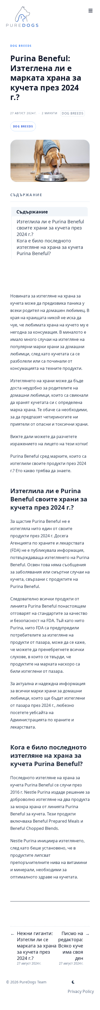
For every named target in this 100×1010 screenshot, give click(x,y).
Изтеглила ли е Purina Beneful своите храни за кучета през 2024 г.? (50, 228)
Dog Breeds (21, 46)
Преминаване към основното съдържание (43, 8)
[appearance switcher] (73, 982)
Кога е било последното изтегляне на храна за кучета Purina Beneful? (50, 247)
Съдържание (32, 212)
